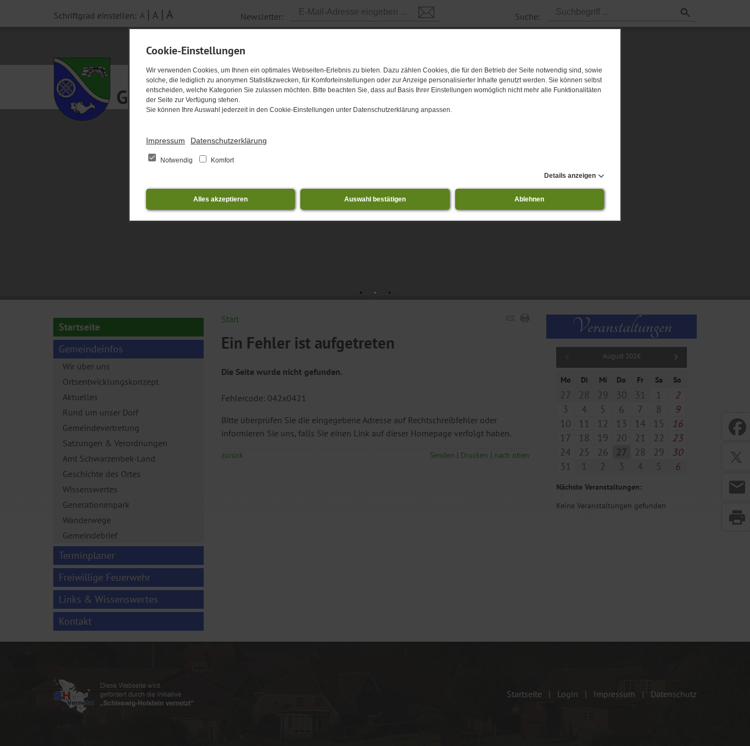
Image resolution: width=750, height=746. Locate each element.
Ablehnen (529, 199)
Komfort (221, 160)
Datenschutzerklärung (229, 140)
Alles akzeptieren (220, 199)
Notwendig (176, 160)
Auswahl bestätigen (375, 199)
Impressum (165, 140)
